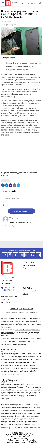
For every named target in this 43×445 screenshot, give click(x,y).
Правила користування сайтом (21, 309)
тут (13, 327)
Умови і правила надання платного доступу (21, 312)
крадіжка (5, 181)
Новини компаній (29, 291)
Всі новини (31, 3)
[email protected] (21, 438)
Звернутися (5, 302)
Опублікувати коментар (21, 211)
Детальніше (5, 283)
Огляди (25, 294)
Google (6, 175)
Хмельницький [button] (17, 4)
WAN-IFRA (4, 336)
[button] (3, 3)
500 (13, 25)
